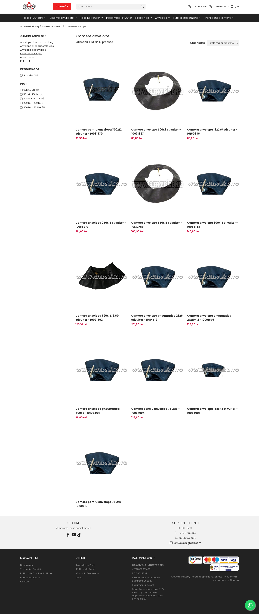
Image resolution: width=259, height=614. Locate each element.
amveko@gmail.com (187, 543)
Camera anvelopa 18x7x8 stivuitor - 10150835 (212, 131)
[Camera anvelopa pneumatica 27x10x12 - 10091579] (213, 276)
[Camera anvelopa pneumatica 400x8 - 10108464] (101, 369)
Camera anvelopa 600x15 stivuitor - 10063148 (212, 225)
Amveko (28, 75)
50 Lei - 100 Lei (31, 94)
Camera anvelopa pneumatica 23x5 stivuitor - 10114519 (157, 318)
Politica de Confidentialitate (36, 573)
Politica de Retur (85, 569)
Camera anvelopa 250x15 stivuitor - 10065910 (100, 225)
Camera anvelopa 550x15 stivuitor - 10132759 (156, 225)
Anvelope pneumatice (33, 50)
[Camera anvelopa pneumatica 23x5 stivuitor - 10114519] (157, 276)
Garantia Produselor (88, 573)
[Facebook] (68, 535)
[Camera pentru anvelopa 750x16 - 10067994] (157, 369)
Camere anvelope (31, 53)
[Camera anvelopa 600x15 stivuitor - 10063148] (213, 183)
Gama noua (27, 57)
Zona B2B (62, 6)
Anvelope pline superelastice (37, 46)
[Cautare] (142, 7)
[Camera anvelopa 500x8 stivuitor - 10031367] (157, 90)
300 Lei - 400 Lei (32, 107)
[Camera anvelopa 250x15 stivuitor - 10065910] (101, 183)
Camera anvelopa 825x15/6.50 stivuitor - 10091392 (97, 318)
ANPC (79, 577)
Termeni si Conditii (30, 569)
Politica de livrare (30, 577)
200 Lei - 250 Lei (32, 103)
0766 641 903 (187, 538)
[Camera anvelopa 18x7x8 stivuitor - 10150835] (213, 90)
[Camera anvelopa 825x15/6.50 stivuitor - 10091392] (101, 276)
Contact (24, 581)
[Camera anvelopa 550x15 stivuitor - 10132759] (157, 183)
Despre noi (26, 565)
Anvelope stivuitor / (53, 26)
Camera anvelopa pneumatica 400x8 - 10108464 (97, 411)
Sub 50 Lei (29, 90)
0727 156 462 (187, 533)
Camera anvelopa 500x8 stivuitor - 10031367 (156, 131)
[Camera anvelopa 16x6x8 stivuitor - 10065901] (213, 369)
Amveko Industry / (30, 26)
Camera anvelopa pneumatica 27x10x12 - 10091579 (209, 318)
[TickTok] (79, 535)
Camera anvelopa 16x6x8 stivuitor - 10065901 (212, 411)
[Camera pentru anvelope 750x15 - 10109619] (101, 462)
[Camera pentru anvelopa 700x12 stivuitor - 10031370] (101, 90)
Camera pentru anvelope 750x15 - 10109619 (99, 504)
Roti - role (25, 61)
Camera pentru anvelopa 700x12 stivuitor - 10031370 (98, 131)
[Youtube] (74, 535)
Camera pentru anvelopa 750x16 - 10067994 (155, 411)
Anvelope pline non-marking (36, 42)
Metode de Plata (85, 565)
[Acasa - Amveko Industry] (36, 6)
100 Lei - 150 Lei (31, 98)
